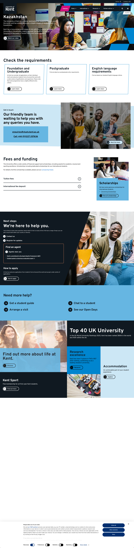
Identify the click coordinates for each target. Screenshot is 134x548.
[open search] (122, 8)
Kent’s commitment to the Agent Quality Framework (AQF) (23, 256)
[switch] (47, 545)
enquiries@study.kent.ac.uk (25, 132)
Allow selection (113, 530)
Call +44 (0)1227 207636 (26, 136)
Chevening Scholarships (108, 192)
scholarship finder (47, 170)
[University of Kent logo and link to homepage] (10, 8)
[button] (12, 38)
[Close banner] (128, 524)
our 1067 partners (33, 527)
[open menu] (128, 8)
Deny (113, 534)
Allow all (113, 525)
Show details (83, 545)
